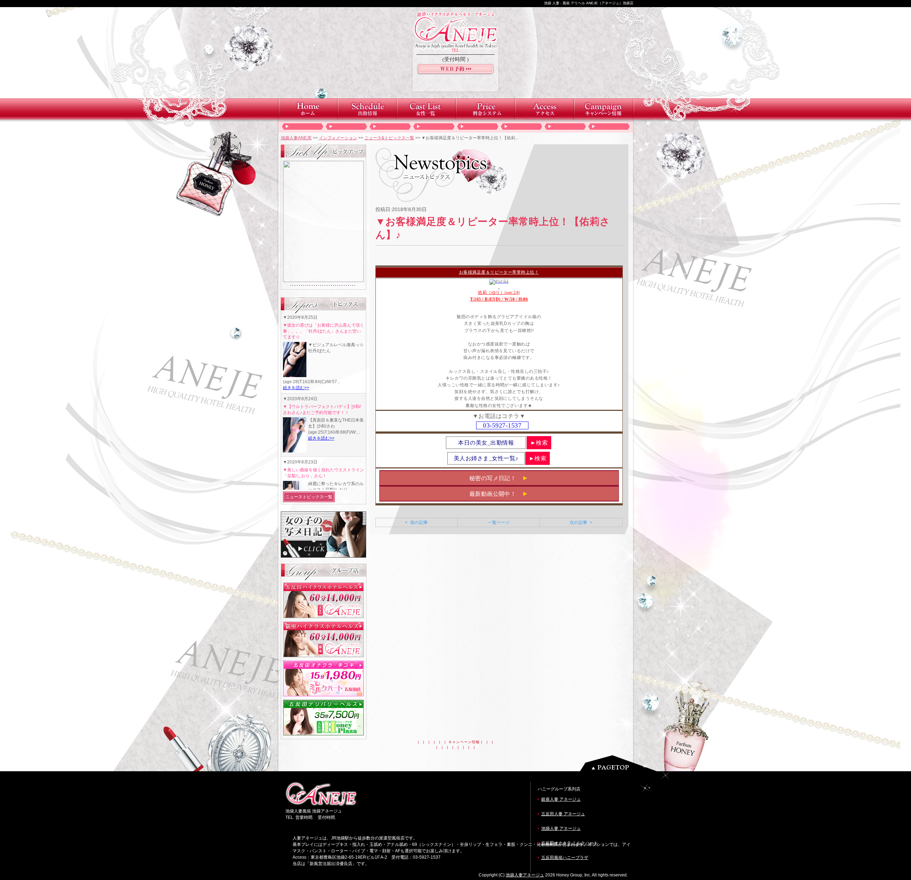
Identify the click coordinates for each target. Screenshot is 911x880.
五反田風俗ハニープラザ (564, 857)
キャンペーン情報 (464, 742)
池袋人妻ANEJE (296, 137)
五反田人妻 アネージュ (563, 813)
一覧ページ (499, 522)
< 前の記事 (416, 522)
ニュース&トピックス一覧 (389, 137)
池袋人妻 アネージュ (561, 828)
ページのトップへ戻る (620, 763)
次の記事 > (581, 522)
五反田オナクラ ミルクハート (569, 843)
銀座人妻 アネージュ (561, 799)
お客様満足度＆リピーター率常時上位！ (499, 272)
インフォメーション (338, 137)
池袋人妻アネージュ (525, 875)
